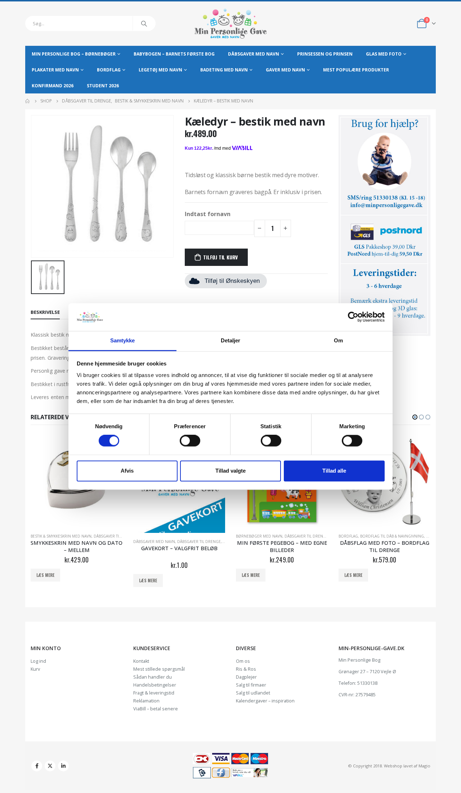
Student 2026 (103, 86)
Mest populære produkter (356, 70)
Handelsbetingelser (154, 685)
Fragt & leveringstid (153, 693)
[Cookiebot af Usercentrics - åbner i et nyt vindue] (353, 317)
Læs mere (45, 575)
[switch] (190, 441)
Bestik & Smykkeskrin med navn (61, 536)
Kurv (35, 669)
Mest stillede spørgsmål (159, 669)
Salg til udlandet (253, 693)
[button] (415, 417)
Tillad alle (334, 471)
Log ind (38, 661)
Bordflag (109, 70)
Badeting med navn (224, 70)
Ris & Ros (246, 669)
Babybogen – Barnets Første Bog (174, 54)
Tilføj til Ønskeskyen (232, 280)
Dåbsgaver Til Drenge (115, 536)
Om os (243, 661)
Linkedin (63, 766)
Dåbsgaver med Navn (253, 54)
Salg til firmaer (251, 685)
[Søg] (144, 23)
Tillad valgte (230, 471)
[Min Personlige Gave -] (230, 24)
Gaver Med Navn (285, 70)
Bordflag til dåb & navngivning (392, 536)
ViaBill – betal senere (155, 709)
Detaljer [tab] (231, 340)
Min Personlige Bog (359, 660)
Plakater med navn (55, 70)
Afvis (127, 471)
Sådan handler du (152, 677)
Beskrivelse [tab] (45, 312)
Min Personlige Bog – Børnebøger (74, 54)
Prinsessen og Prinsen (325, 54)
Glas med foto (384, 54)
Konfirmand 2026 (52, 86)
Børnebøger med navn (259, 536)
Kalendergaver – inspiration (265, 701)
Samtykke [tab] (122, 340)
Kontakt (141, 661)
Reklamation (146, 701)
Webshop (393, 765)
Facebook (36, 766)
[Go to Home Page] (27, 101)
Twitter (50, 766)
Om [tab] (338, 340)
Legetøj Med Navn (160, 70)
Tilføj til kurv (220, 257)
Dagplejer (246, 677)
